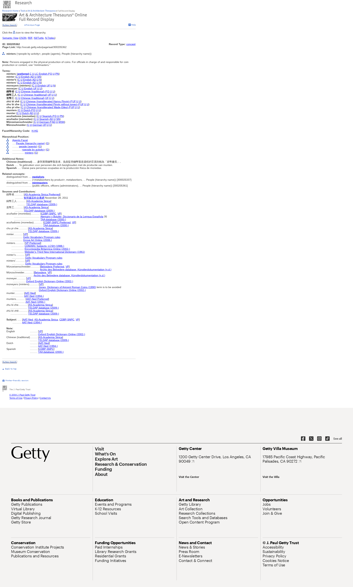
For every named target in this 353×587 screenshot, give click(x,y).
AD (32, 76)
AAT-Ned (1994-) (34, 296)
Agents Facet (20, 140)
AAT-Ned (30, 293)
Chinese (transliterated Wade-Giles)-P (48, 107)
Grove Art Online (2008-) (37, 240)
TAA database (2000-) (53, 219)
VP (59, 213)
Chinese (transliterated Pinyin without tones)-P (53, 104)
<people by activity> (33, 149)
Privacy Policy (31, 398)
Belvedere (40, 272)
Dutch (25, 113)
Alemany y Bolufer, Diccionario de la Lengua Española (71, 216)
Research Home (10, 11)
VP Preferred (32, 243)
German (37, 124)
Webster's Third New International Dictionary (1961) (55, 251)
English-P (44, 73)
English (25, 76)
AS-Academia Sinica (39, 201)
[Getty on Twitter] (311, 439)
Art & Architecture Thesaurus (41, 11)
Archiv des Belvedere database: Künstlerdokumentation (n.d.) (75, 269)
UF (48, 85)
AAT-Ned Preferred (37, 298)
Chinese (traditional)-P (34, 91)
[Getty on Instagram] (319, 439)
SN (39, 76)
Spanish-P (48, 116)
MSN (61, 121)
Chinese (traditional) (35, 94)
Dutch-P (28, 110)
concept (131, 44)
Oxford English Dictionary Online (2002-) (49, 281)
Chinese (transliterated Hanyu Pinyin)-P (49, 101)
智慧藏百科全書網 (34, 197)
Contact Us (45, 398)
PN (57, 73)
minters (29, 152)
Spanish (44, 119)
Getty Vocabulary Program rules (41, 237)
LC (36, 73)
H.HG (35, 130)
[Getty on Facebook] (303, 439)
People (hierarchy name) (30, 143)
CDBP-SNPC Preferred (57, 222)
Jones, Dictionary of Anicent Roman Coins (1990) (67, 287)
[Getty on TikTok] (327, 439)
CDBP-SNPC (48, 213)
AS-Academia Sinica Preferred (42, 194)
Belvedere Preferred (52, 266)
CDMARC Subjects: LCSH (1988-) (44, 245)
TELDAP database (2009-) (41, 204)
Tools (23, 11)
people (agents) (28, 146)
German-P (45, 121)
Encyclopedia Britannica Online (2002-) (47, 248)
